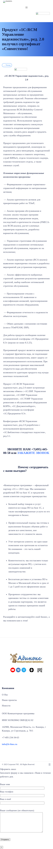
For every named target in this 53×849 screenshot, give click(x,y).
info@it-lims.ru (9, 744)
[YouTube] (12, 670)
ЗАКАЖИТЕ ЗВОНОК (33, 453)
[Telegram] (23, 670)
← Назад (6, 65)
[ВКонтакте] (18, 670)
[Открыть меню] (26, 7)
